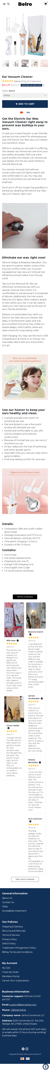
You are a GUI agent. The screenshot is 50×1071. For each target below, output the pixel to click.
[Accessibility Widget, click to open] (46, 1067)
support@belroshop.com (22, 1004)
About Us (7, 898)
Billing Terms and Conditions (17, 952)
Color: (8, 91)
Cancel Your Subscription (15, 980)
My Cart (6, 968)
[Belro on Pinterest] (23, 1049)
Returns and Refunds (13, 931)
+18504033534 (18, 1010)
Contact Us (8, 902)
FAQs (5, 906)
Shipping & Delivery (12, 926)
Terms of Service (11, 935)
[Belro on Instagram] (27, 1049)
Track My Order (10, 972)
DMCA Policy (9, 943)
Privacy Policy (9, 939)
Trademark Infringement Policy (19, 948)
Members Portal (10, 976)
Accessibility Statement (14, 911)
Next (45, 34)
